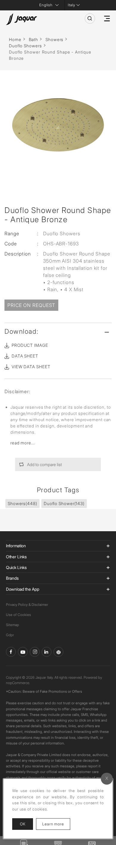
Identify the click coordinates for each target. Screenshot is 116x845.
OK (22, 824)
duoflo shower (64, 503)
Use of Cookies (18, 614)
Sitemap (12, 625)
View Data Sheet (31, 366)
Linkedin (46, 652)
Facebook (11, 652)
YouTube (23, 652)
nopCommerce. (18, 683)
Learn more (56, 823)
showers (22, 503)
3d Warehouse (58, 652)
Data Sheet (25, 355)
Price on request (31, 305)
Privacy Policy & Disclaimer (27, 604)
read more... (22, 442)
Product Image (30, 345)
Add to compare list (44, 464)
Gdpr (10, 635)
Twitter (35, 652)
